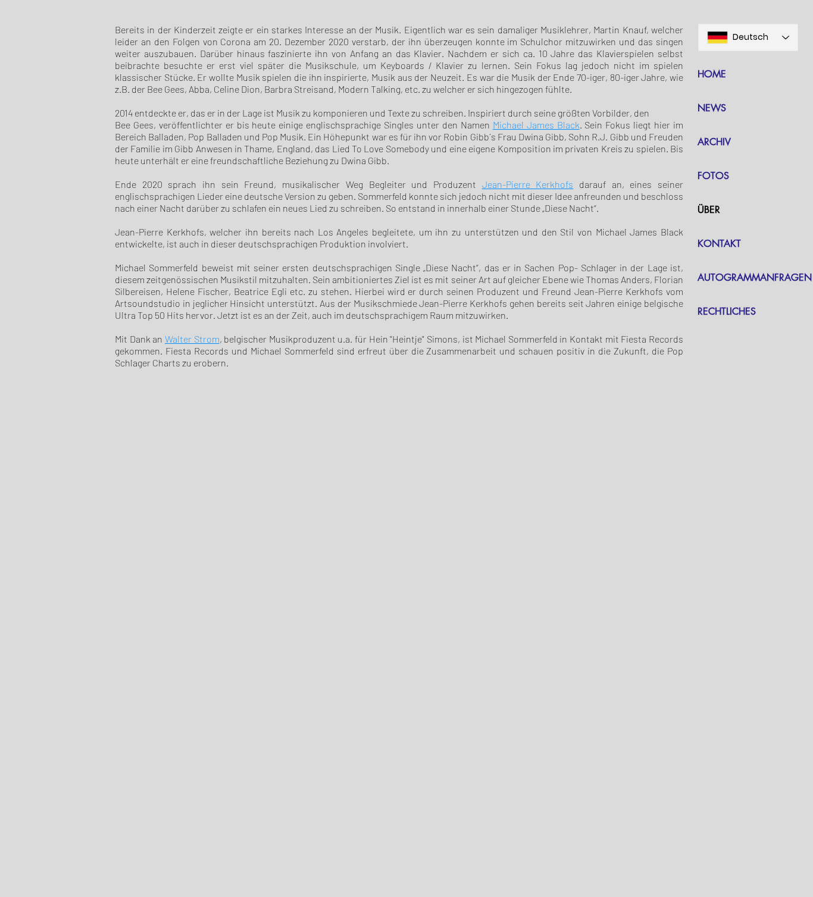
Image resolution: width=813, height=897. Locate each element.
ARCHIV (714, 142)
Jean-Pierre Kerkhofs (528, 184)
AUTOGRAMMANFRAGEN (755, 277)
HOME (712, 74)
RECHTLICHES (727, 311)
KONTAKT (719, 243)
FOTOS (713, 176)
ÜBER (709, 209)
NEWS (712, 108)
